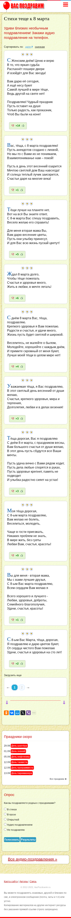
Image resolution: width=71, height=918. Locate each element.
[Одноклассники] (6, 712)
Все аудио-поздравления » (32, 859)
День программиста (22, 767)
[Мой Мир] (17, 712)
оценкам (40, 47)
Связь (33, 881)
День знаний (18, 751)
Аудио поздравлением (19, 824)
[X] (23, 712)
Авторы (24, 881)
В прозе (11, 814)
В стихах (12, 809)
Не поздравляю (16, 830)
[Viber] (28, 712)
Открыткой (13, 819)
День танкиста (19, 762)
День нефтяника (20, 756)
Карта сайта (11, 881)
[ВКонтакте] (11, 712)
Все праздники (57, 779)
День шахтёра (19, 745)
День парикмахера (21, 773)
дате (28, 47)
